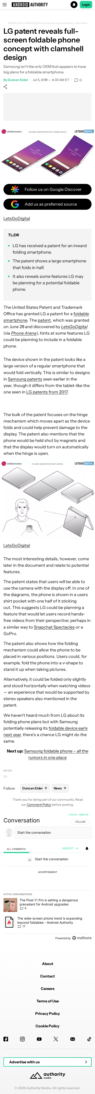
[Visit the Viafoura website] (82, 938)
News (7, 770)
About (47, 963)
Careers (47, 988)
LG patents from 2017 (47, 392)
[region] (47, 877)
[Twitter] (55, 1039)
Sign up (83, 814)
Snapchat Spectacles (54, 627)
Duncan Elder (18, 80)
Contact (47, 976)
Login (86, 5)
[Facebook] (5, 1039)
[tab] (16, 849)
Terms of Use (47, 1001)
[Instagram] (22, 1039)
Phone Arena (23, 333)
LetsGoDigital (16, 218)
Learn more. (81, 23)
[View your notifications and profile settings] (87, 848)
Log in (72, 814)
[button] (47, 4)
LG (5, 776)
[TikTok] (89, 1039)
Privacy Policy (47, 1013)
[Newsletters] (72, 1039)
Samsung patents (25, 379)
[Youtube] (39, 1039)
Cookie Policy (47, 1026)
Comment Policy (39, 805)
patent (44, 320)
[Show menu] (4, 4)
